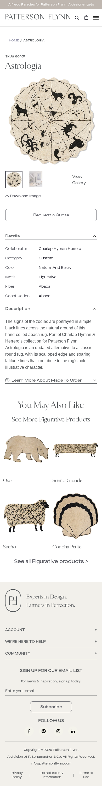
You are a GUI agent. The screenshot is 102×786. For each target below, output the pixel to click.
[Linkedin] (73, 731)
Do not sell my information (52, 775)
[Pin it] (43, 731)
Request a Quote (51, 215)
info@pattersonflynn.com (51, 763)
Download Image (25, 196)
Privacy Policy (17, 775)
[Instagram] (58, 731)
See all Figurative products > (51, 561)
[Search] (77, 17)
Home (14, 40)
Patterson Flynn (65, 750)
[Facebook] (29, 731)
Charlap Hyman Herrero (60, 248)
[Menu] (95, 17)
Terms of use (86, 775)
